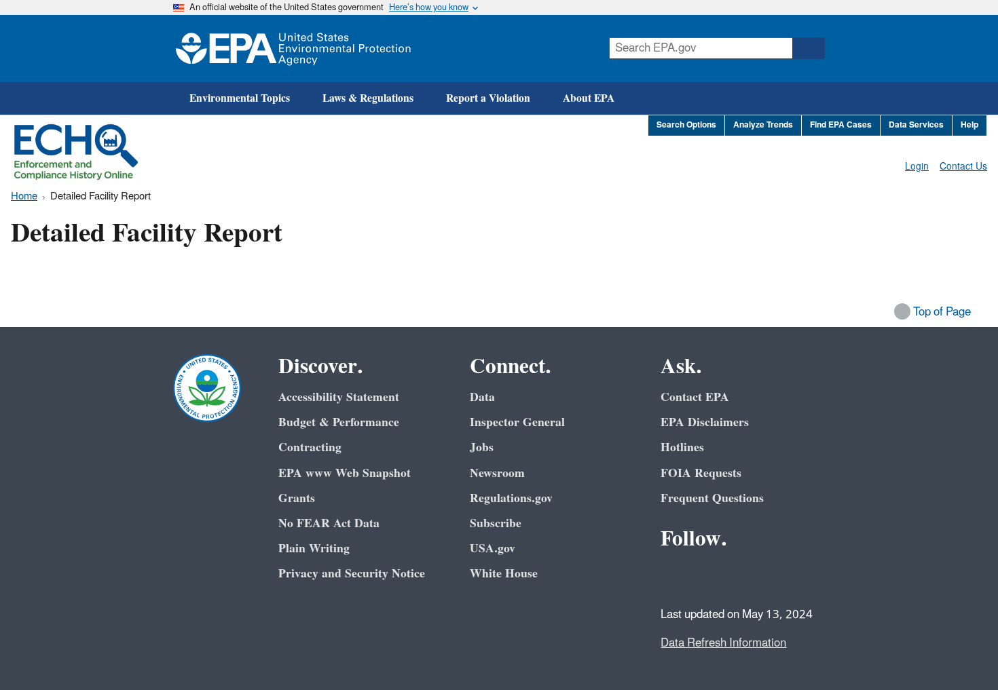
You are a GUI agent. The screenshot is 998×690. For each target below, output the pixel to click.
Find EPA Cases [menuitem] (841, 125)
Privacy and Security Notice (351, 574)
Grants (296, 498)
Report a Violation (488, 98)
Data (482, 397)
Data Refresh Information (723, 643)
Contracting (309, 447)
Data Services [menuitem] (916, 125)
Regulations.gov (511, 498)
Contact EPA (695, 397)
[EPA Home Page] (293, 48)
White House (504, 574)
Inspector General (517, 422)
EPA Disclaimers (705, 422)
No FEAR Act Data (329, 523)
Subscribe (495, 523)
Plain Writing (314, 548)
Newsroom (497, 473)
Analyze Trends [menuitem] (763, 125)
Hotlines (682, 447)
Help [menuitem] (969, 125)
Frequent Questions (712, 498)
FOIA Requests (701, 473)
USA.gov (492, 548)
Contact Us (963, 166)
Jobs (482, 447)
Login (917, 166)
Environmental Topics (239, 98)
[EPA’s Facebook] (674, 576)
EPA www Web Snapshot (344, 473)
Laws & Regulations (367, 98)
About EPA (588, 98)
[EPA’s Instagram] (772, 576)
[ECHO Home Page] (76, 152)
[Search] (808, 48)
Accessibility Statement (338, 397)
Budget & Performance (338, 422)
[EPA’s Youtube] (739, 576)
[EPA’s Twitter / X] (706, 576)
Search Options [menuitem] (686, 125)
